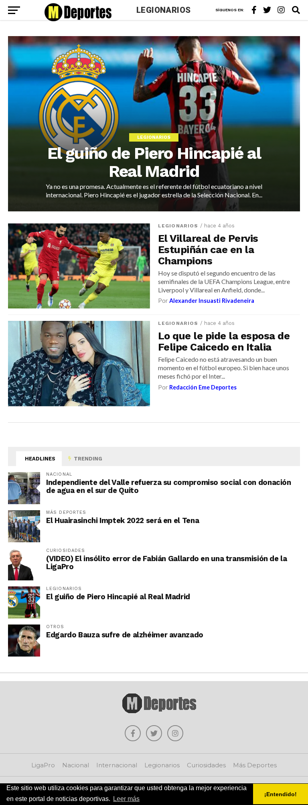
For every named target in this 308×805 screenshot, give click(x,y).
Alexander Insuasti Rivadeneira (211, 300)
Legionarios (178, 226)
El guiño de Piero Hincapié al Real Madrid (118, 596)
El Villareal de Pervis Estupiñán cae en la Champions (208, 249)
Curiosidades (206, 765)
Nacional (75, 765)
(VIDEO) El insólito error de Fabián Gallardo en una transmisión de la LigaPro (166, 562)
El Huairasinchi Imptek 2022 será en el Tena (122, 520)
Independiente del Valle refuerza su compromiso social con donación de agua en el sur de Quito (168, 486)
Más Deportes (255, 765)
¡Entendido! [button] (280, 794)
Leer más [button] (126, 798)
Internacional (116, 765)
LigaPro (43, 765)
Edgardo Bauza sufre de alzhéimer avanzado (124, 635)
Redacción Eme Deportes (203, 387)
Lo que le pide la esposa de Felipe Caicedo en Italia (224, 341)
